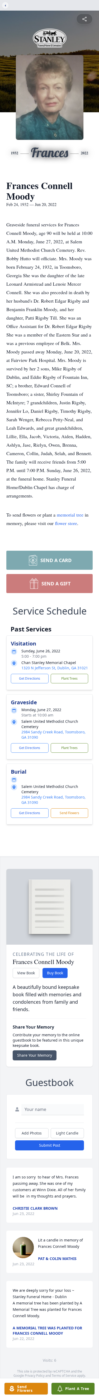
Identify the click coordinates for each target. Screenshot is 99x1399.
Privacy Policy (35, 1375)
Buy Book (55, 972)
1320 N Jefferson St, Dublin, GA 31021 (54, 667)
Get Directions (29, 678)
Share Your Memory (34, 1055)
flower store (66, 523)
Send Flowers (69, 813)
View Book (26, 972)
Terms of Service (64, 1375)
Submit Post (49, 1145)
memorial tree (70, 515)
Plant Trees (69, 678)
